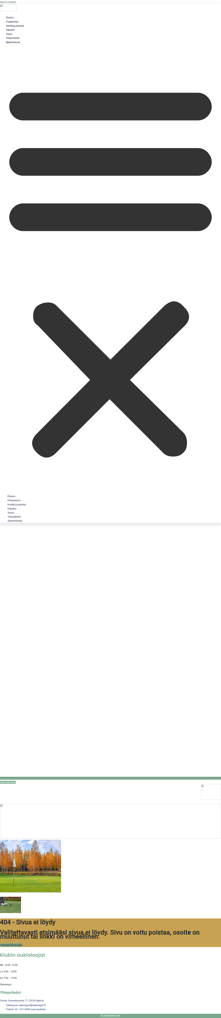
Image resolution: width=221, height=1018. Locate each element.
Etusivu (10, 17)
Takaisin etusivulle (11, 945)
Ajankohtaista (13, 42)
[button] (110, 269)
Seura (9, 34)
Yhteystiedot (12, 38)
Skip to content (8, 2)
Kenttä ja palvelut (15, 25)
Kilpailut (10, 29)
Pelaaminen (12, 21)
